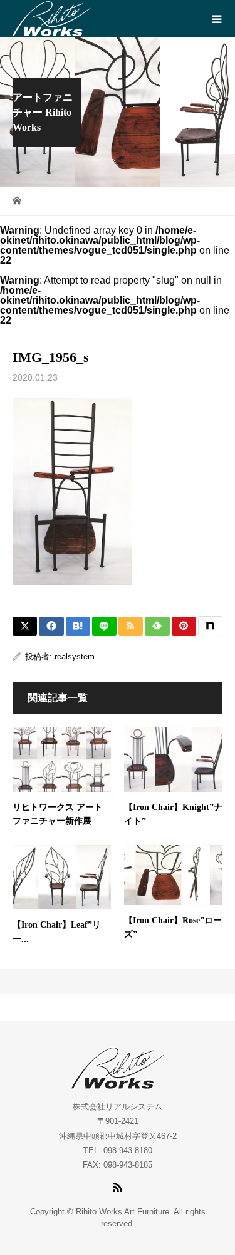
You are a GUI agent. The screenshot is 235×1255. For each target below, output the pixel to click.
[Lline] (104, 626)
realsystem (75, 656)
